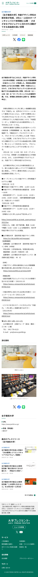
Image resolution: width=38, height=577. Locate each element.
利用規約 (22, 541)
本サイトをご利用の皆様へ (9, 548)
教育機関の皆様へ (7, 544)
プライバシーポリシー (26, 558)
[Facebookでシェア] (19, 39)
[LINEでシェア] (23, 39)
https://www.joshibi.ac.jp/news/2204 (17, 271)
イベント (22, 35)
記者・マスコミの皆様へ (27, 544)
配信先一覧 (23, 547)
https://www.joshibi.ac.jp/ (10, 424)
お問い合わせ (6, 568)
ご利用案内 (5, 541)
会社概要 (4, 558)
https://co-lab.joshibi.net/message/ (16, 238)
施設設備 (30, 35)
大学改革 (14, 35)
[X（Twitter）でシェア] (14, 39)
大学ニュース (6, 35)
